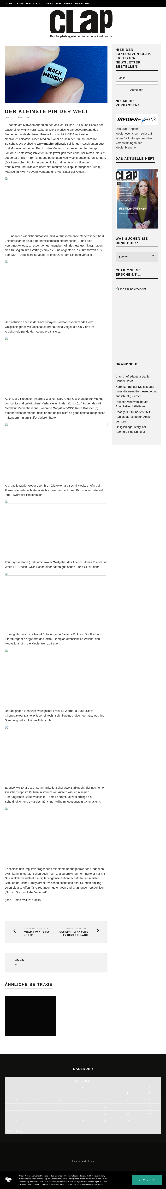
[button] (147, 1180)
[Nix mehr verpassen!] (137, 124)
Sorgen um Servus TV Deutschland (73, 933)
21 (105, 1114)
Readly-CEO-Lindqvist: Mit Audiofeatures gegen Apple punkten (133, 416)
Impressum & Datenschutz (73, 3)
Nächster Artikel (77, 928)
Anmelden (136, 90)
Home (9, 3)
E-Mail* (120, 78)
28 (105, 1120)
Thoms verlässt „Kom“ (37, 933)
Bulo (8, 117)
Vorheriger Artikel (36, 928)
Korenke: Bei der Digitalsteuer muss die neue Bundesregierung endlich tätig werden (137, 391)
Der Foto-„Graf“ (43, 3)
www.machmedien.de (51, 143)
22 (127, 1114)
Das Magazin (23, 3)
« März (9, 1131)
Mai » (19, 1131)
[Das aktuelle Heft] (137, 227)
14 (105, 1107)
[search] (153, 257)
